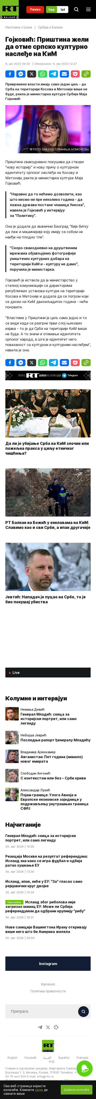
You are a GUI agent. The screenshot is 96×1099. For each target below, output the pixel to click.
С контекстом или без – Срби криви (53, 778)
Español (63, 1057)
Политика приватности (48, 991)
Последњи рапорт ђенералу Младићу (55, 740)
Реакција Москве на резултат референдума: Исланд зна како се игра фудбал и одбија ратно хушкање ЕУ (46, 861)
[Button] (83, 1011)
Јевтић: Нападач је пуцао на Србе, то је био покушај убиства (45, 599)
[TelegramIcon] (40, 1027)
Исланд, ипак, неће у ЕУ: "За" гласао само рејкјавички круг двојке (43, 883)
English (12, 1057)
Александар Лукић (35, 790)
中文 (51, 1061)
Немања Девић (32, 709)
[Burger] (88, 9)
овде (39, 1090)
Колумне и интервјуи (36, 698)
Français (82, 1057)
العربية (47, 1057)
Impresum (48, 984)
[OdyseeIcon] (56, 1027)
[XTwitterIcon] (48, 1027)
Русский (30, 1057)
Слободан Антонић (35, 773)
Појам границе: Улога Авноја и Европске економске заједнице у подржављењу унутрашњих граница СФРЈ (54, 802)
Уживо (35, 9)
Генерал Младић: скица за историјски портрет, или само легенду (49, 718)
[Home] (9, 9)
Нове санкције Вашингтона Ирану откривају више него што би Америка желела (46, 929)
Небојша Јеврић (33, 735)
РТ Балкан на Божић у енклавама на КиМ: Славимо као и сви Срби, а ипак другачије (47, 525)
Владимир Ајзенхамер (38, 752)
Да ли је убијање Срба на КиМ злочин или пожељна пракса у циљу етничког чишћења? (47, 448)
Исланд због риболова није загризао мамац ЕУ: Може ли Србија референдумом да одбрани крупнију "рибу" (45, 906)
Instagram (48, 963)
